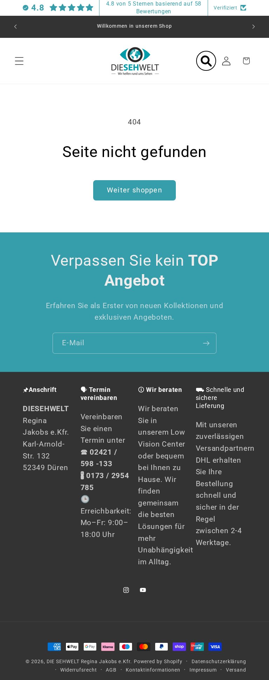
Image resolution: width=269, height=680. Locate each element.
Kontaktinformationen (153, 670)
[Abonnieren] (206, 343)
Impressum (203, 670)
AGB (111, 670)
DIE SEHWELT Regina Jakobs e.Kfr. (89, 661)
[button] (19, 61)
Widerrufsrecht (78, 670)
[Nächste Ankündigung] (253, 26)
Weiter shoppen (134, 190)
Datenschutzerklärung (219, 661)
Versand (236, 670)
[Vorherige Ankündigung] (15, 26)
